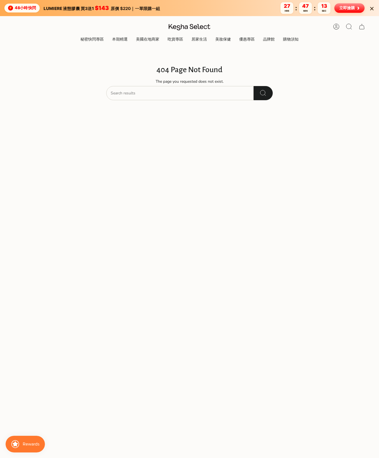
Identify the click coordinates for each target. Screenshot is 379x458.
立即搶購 (349, 7)
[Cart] (361, 26)
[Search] (263, 93)
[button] (120, 40)
